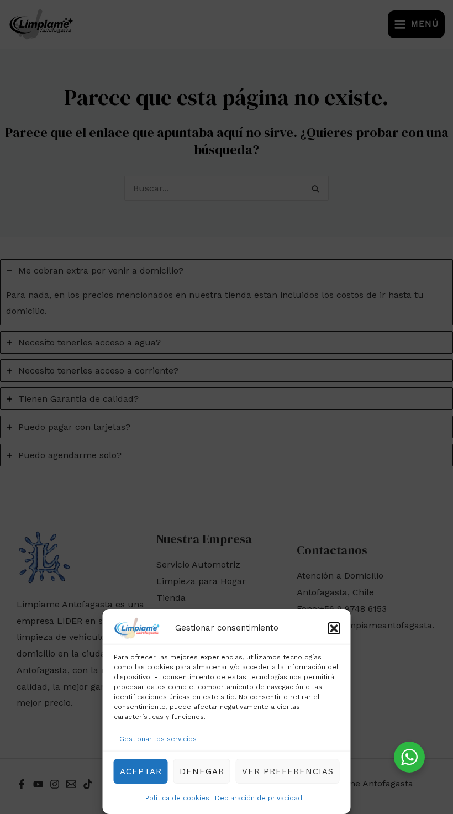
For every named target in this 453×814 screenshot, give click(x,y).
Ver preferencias (288, 771)
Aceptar (141, 771)
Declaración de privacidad (258, 798)
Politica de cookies (177, 798)
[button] (334, 628)
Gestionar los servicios (158, 739)
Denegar (202, 771)
